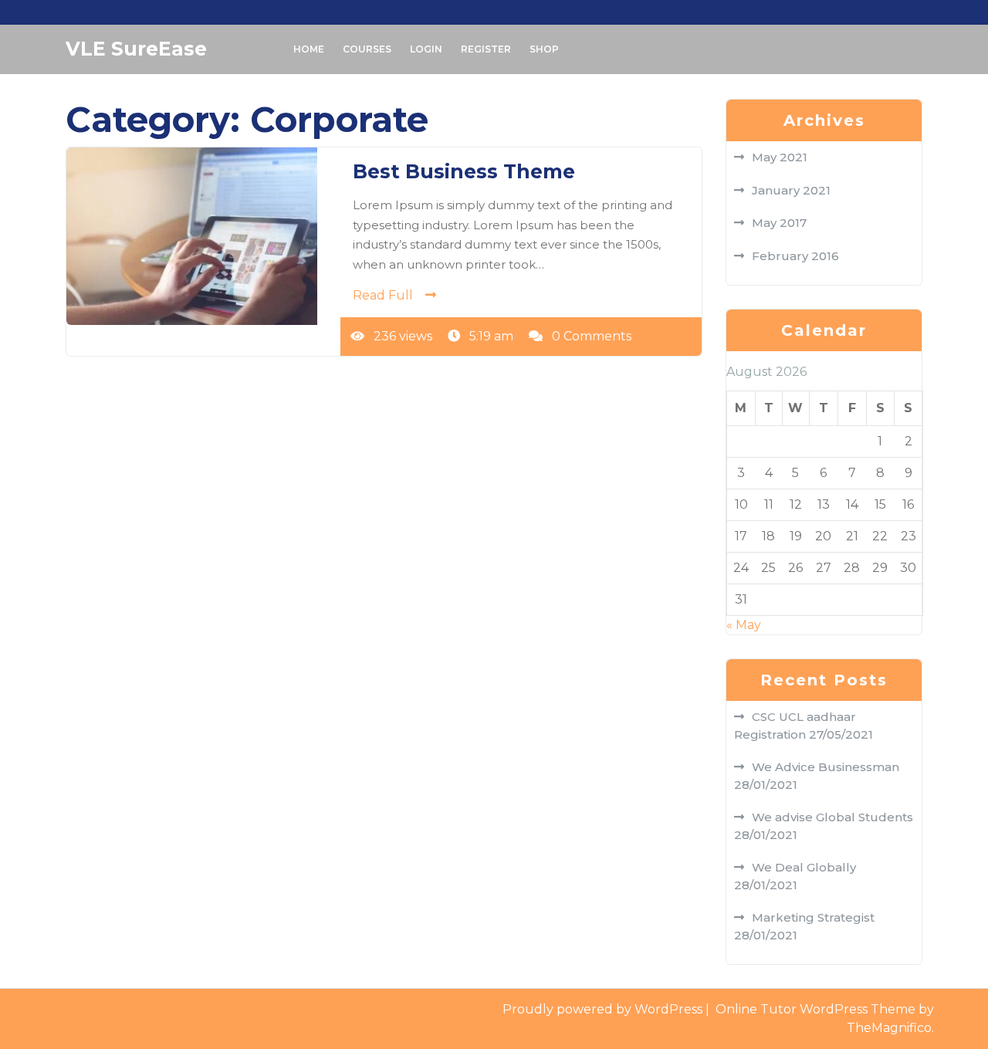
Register (486, 49)
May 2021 (779, 157)
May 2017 (779, 222)
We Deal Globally (804, 867)
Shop (544, 49)
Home (308, 49)
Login (426, 49)
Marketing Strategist (813, 917)
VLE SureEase (136, 48)
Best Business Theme (464, 171)
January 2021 (791, 190)
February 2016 (795, 256)
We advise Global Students (832, 817)
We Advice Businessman (825, 767)
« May (743, 625)
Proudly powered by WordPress (603, 1009)
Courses (367, 49)
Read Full (383, 295)
